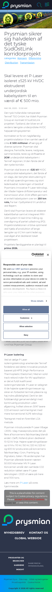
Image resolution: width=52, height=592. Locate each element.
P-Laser (24, 483)
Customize (24, 318)
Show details (37, 301)
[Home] (16, 4)
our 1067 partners (20, 269)
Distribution (11, 62)
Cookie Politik (34, 582)
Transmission (27, 62)
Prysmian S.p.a (10, 579)
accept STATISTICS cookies (29, 499)
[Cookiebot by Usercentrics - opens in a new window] (33, 255)
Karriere (19, 565)
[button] (47, 5)
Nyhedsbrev (14, 532)
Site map (23, 579)
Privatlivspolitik (19, 582)
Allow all (26, 309)
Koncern (22, 58)
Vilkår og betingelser (38, 579)
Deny (26, 335)
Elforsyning (35, 58)
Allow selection (26, 326)
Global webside (28, 538)
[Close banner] (48, 255)
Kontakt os (38, 532)
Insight (20, 569)
